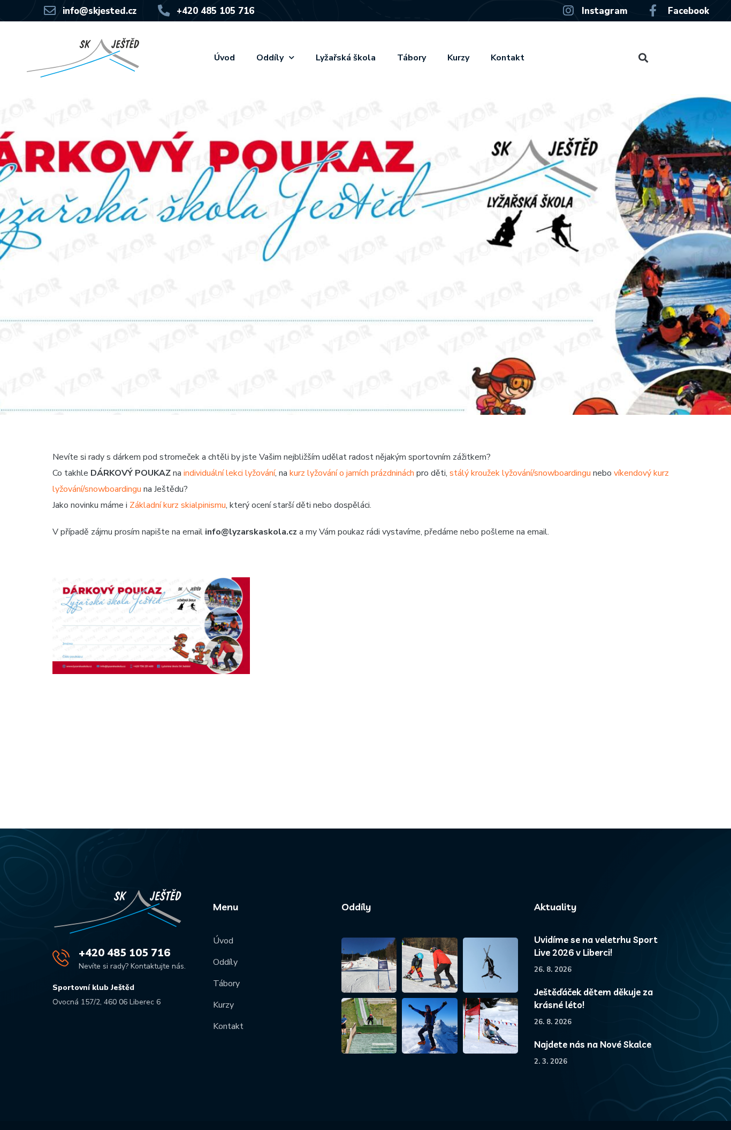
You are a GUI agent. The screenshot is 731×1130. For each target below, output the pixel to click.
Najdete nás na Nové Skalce (592, 1044)
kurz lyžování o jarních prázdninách (352, 473)
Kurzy (458, 58)
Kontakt (507, 58)
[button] (643, 58)
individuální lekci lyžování (229, 473)
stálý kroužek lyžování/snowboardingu (520, 473)
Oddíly (270, 58)
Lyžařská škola (346, 58)
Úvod (224, 58)
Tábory (411, 58)
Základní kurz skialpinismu (178, 505)
